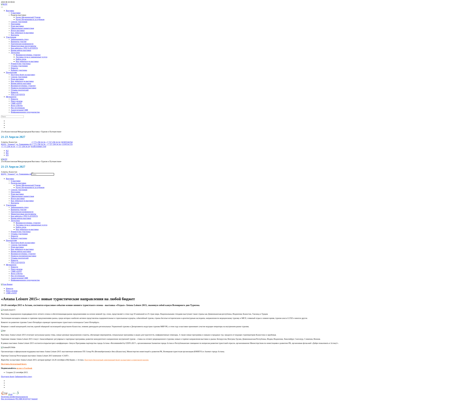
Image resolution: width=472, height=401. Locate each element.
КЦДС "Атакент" (8, 144)
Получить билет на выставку (23, 75)
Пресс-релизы (16, 101)
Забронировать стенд (20, 39)
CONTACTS (67, 144)
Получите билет (8, 376)
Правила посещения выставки (23, 88)
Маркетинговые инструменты (23, 46)
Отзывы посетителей (20, 90)
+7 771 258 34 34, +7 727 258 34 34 (45, 142)
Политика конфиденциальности (14, 397)
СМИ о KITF (16, 103)
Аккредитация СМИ (19, 110)
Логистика (15, 53)
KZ (7, 151)
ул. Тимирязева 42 (23, 144)
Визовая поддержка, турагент (28, 55)
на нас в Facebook (24, 368)
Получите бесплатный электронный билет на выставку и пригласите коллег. (116, 360)
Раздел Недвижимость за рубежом (30, 19)
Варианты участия (18, 41)
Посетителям (11, 72)
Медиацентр (11, 97)
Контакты (15, 35)
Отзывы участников (19, 66)
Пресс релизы (11, 291)
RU (7, 153)
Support (34, 399)
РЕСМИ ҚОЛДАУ (23, 399)
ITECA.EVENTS (18, 94)
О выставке (16, 13)
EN (7, 155)
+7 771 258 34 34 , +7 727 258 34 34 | (46, 144)
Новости (14, 68)
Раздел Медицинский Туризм (28, 17)
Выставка (10, 11)
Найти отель (21, 59)
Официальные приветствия (22, 28)
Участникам (11, 37)
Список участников (19, 22)
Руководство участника (20, 64)
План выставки (17, 26)
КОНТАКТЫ (67, 142)
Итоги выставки (18, 30)
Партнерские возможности (22, 44)
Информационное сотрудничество (25, 112)
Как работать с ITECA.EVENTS (24, 48)
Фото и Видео (17, 105)
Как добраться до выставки (22, 33)
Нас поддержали (18, 108)
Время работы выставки (21, 50)
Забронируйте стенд (23, 376)
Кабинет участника (19, 70)
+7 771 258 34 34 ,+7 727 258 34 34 (15, 146)
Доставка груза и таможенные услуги (31, 57)
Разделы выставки (18, 183)
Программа (15, 24)
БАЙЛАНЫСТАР (38, 146)
